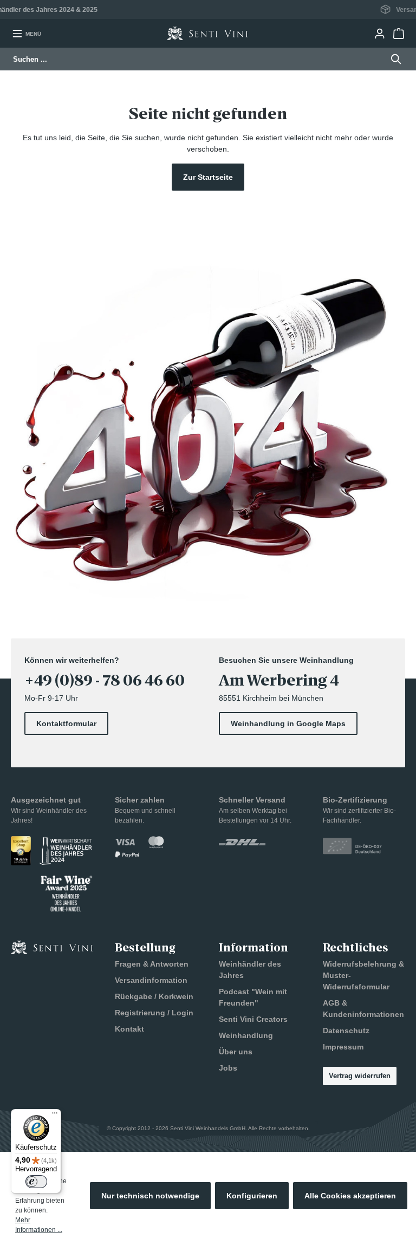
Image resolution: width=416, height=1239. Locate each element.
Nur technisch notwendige (150, 1195)
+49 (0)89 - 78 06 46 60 (104, 680)
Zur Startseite (208, 177)
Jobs (228, 1068)
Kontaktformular (66, 723)
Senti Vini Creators (253, 1019)
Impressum (343, 1046)
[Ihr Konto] (379, 34)
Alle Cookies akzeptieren (350, 1195)
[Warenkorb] (398, 34)
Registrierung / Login (154, 1012)
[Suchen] (393, 59)
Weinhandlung (246, 1035)
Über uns (235, 1051)
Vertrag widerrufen (360, 1076)
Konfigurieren (251, 1195)
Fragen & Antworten (151, 964)
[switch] (36, 1181)
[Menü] (54, 1115)
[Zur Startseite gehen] (207, 33)
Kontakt (129, 1029)
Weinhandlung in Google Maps (288, 723)
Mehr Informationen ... (38, 1225)
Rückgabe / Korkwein (154, 996)
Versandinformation (151, 980)
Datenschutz (346, 1030)
